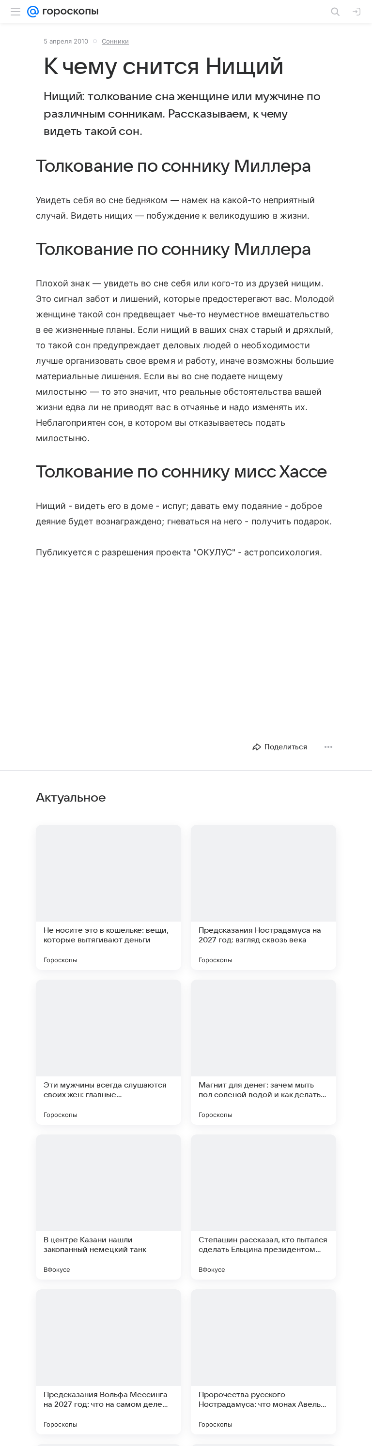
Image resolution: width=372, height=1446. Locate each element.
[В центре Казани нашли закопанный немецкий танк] (108, 1207)
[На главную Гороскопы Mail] (68, 11)
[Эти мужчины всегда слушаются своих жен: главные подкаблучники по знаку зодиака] (108, 1052)
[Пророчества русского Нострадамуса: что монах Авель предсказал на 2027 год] (263, 1361)
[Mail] (33, 11)
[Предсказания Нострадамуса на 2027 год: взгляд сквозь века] (263, 897)
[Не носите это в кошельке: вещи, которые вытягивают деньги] (108, 897)
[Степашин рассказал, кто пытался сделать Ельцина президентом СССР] (263, 1207)
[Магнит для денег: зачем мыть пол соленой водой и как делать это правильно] (263, 1052)
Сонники (115, 41)
